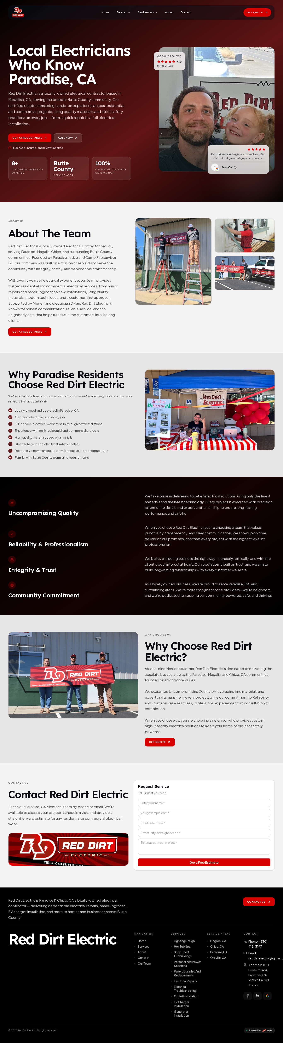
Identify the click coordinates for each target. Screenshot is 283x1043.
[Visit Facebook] (247, 996)
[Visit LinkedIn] (257, 996)
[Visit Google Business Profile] (267, 996)
